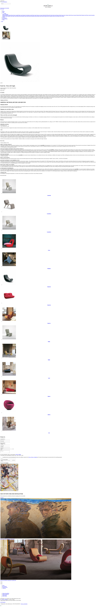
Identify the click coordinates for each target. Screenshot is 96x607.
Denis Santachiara (32, 16)
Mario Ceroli (20, 15)
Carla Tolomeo (57, 16)
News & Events (4, 18)
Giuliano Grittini (68, 15)
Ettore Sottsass (37, 16)
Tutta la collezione (5, 14)
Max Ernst (54, 15)
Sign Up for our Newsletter (4, 8)
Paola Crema (34, 15)
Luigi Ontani (12, 16)
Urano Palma (17, 16)
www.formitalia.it (4, 1)
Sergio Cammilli (15, 15)
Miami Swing (47, 16)
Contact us (4, 588)
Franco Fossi (63, 15)
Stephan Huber (78, 15)
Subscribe (2, 497)
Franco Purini (26, 16)
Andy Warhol (62, 16)
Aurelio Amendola (5, 15)
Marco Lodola (88, 15)
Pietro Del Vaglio (49, 15)
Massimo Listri (83, 15)
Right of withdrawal (5, 594)
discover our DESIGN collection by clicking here (8, 580)
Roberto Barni (10, 15)
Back (1, 21)
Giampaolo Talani (52, 16)
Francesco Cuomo (39, 15)
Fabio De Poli (44, 15)
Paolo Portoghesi (21, 16)
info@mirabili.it (2, 602)
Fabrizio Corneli (29, 15)
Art (2, 10)
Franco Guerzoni (73, 15)
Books (3, 19)
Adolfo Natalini (7, 16)
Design (3, 11)
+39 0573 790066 (18, 454)
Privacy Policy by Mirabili (33, 457)
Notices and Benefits (24, 603)
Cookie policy (4, 595)
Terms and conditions (5, 593)
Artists (4, 13)
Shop (3, 12)
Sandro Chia (25, 15)
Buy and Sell (4, 17)
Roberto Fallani (58, 15)
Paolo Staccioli (42, 16)
